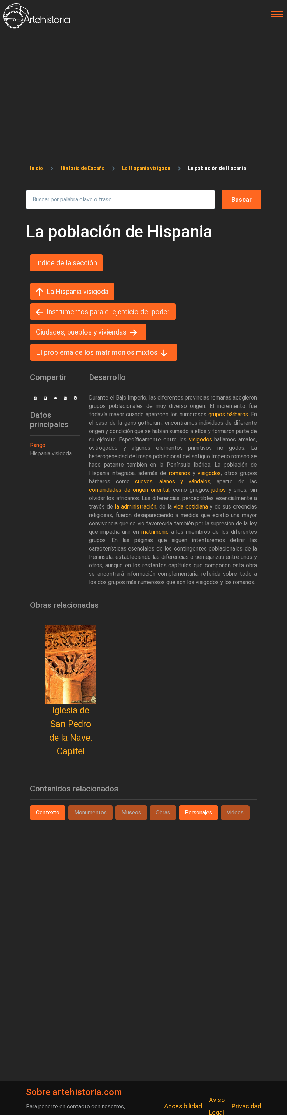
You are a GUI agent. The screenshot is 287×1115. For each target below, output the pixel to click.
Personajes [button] (198, 812)
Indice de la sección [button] (66, 263)
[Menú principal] (275, 14)
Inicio (36, 168)
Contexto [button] (47, 812)
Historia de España (83, 168)
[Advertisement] (143, 81)
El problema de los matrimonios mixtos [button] (97, 352)
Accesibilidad (183, 1106)
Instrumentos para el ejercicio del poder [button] (108, 312)
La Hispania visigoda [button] (77, 291)
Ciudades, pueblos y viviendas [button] (81, 332)
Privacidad (246, 1106)
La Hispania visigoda (146, 168)
